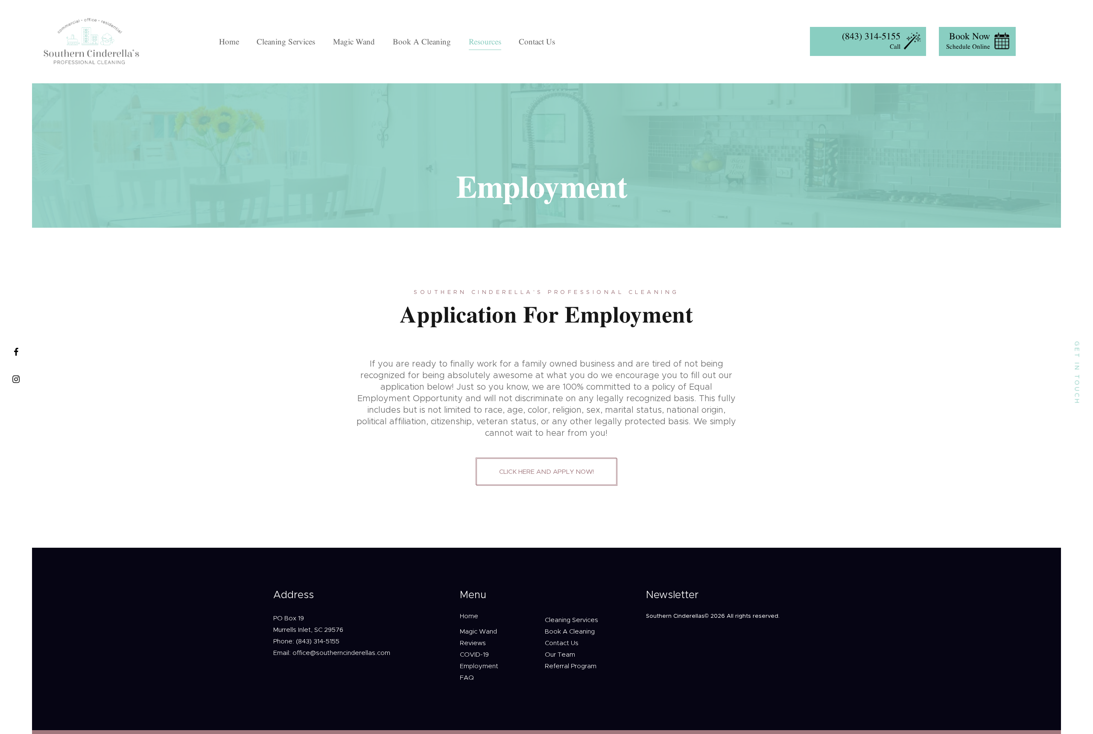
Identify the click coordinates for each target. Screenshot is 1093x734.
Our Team (560, 655)
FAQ (467, 678)
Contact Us (562, 643)
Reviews (473, 643)
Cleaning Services (571, 620)
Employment (479, 666)
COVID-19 (474, 655)
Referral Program (570, 666)
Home (469, 616)
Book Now (969, 35)
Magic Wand (478, 631)
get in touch (1077, 373)
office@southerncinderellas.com (341, 653)
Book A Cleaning (570, 631)
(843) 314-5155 (871, 35)
